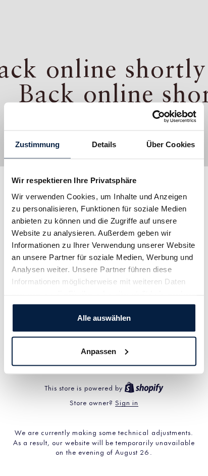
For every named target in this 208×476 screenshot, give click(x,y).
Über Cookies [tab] (170, 144)
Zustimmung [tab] (37, 144)
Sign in (126, 402)
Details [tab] (104, 144)
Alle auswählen (104, 318)
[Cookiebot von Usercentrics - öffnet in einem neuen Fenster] (152, 116)
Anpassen (98, 351)
